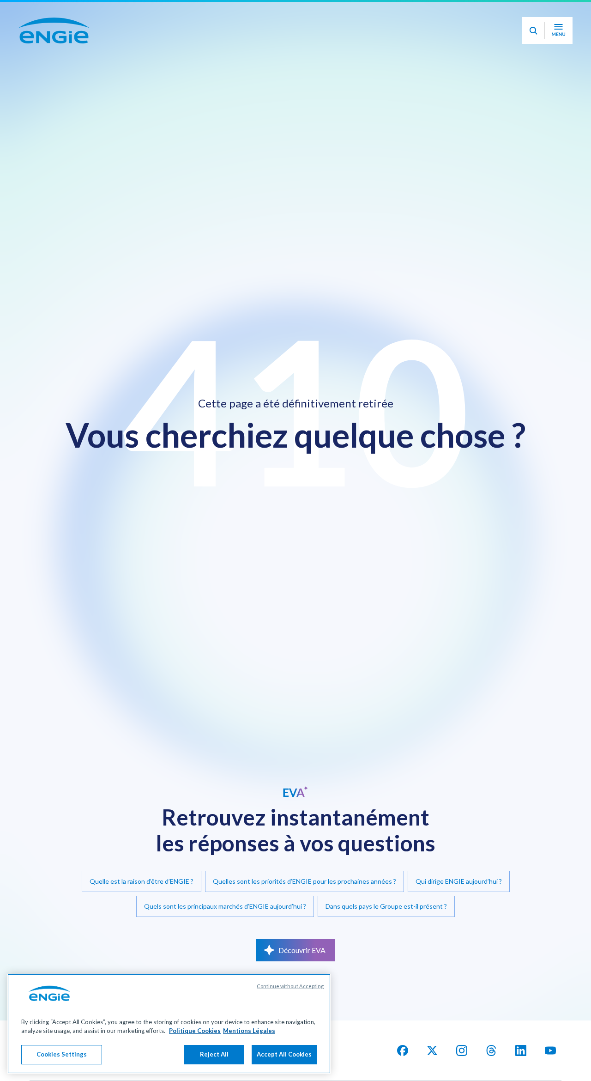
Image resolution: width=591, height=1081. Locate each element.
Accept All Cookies (284, 1054)
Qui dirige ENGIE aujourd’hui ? (459, 881)
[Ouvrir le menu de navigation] (558, 56)
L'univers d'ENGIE (69, 13)
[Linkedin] (521, 1050)
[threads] (491, 1050)
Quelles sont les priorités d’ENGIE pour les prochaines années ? (304, 881)
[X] (432, 1050)
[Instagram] (462, 1050)
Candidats (358, 13)
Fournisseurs (476, 13)
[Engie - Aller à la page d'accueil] (54, 56)
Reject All (214, 1054)
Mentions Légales (249, 1031)
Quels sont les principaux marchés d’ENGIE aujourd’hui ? (225, 906)
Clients (527, 13)
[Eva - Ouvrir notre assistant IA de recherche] (533, 56)
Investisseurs (415, 13)
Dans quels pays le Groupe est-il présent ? (386, 906)
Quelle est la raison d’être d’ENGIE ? (141, 881)
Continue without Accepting (290, 986)
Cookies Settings (61, 1054)
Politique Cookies (195, 1031)
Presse (570, 13)
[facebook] (403, 1050)
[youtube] (550, 1050)
